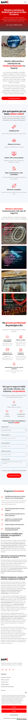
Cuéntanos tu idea (5, 459)
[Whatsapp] (13, 669)
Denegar (14, 711)
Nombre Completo (5, 434)
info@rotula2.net (21, 416)
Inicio (7, 24)
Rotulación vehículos (6, 677)
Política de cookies (7, 718)
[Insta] (2, 669)
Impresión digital (5, 684)
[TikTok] (6, 669)
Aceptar (14, 707)
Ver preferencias (14, 715)
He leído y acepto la (14, 470)
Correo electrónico (5, 443)
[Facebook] (9, 669)
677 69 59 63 (7, 416)
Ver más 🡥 (6, 241)
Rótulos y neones (5, 679)
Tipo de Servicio (5, 426)
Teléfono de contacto (6, 451)
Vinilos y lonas (4, 682)
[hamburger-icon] (25, 2)
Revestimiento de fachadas (7, 686)
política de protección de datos (19, 470)
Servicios (11, 24)
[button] (26, 692)
